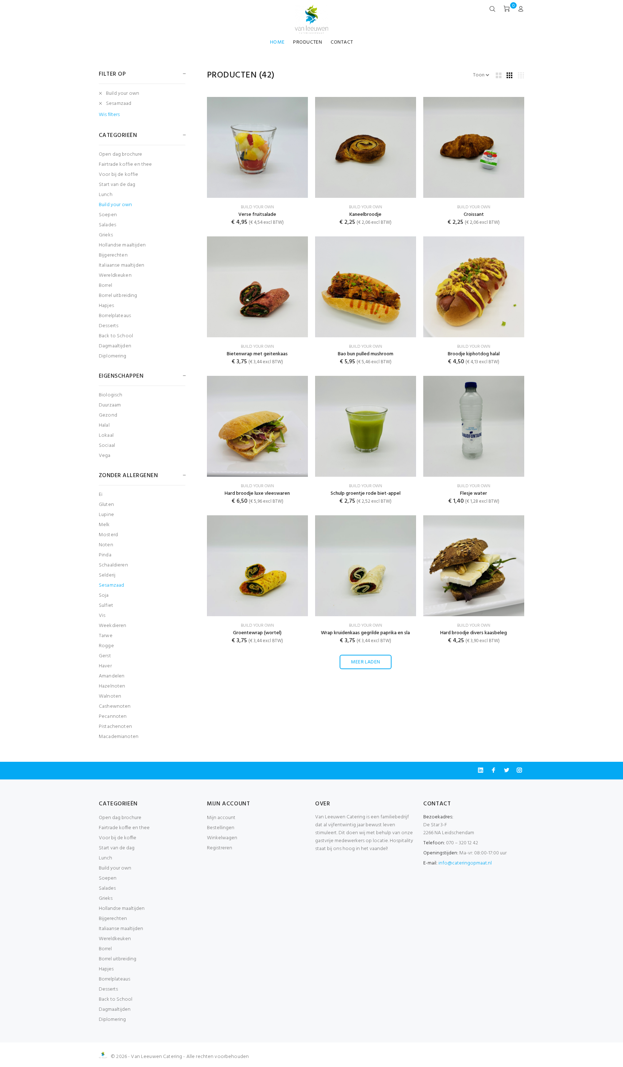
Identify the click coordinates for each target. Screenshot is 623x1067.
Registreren (219, 848)
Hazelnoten (112, 686)
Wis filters (109, 115)
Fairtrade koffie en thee (125, 164)
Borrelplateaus (115, 316)
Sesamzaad (118, 103)
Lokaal (106, 435)
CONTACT (342, 42)
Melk (104, 525)
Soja (104, 595)
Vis (102, 616)
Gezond (108, 415)
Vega (105, 455)
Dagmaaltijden (115, 346)
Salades (107, 225)
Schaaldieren (113, 565)
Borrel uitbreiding (118, 296)
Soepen (108, 215)
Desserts (108, 326)
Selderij (107, 575)
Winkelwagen (222, 838)
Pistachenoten (115, 727)
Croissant (474, 214)
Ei (100, 494)
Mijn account (221, 818)
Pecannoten (113, 716)
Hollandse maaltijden (122, 245)
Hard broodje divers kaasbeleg (473, 633)
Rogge (106, 646)
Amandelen (111, 676)
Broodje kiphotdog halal (474, 354)
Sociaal (107, 445)
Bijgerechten (113, 255)
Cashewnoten (115, 706)
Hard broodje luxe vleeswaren (257, 493)
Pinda (105, 555)
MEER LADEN (365, 662)
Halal (104, 425)
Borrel (105, 285)
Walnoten (110, 696)
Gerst (105, 656)
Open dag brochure (120, 154)
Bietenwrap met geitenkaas (257, 354)
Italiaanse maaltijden (121, 265)
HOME (277, 42)
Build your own (122, 93)
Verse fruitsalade (257, 214)
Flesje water (473, 493)
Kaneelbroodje (365, 214)
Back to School (116, 336)
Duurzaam (110, 405)
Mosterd (108, 535)
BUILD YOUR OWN (257, 207)
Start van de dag (117, 185)
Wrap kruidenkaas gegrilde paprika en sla (365, 633)
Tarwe (105, 636)
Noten (106, 545)
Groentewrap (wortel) (257, 633)
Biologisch (110, 395)
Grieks (106, 235)
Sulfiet (106, 605)
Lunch (105, 195)
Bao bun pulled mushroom (365, 354)
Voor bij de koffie (118, 174)
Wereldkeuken (115, 275)
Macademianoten (118, 736)
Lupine (106, 515)
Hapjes (106, 306)
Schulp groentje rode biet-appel (366, 493)
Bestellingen (220, 828)
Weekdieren (112, 626)
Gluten (106, 505)
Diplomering (113, 356)
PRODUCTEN (307, 42)
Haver (105, 666)
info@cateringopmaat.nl (465, 863)
